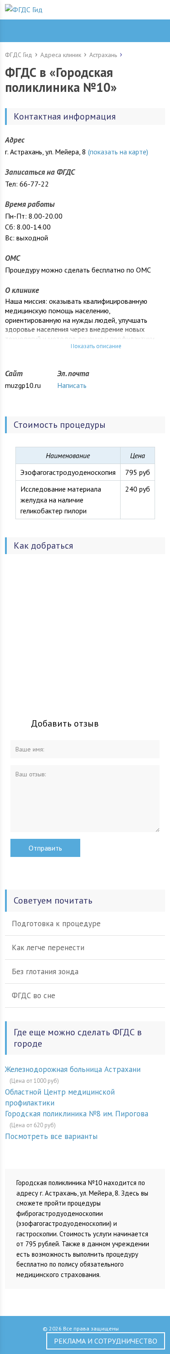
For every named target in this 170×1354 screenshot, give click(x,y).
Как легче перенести (48, 947)
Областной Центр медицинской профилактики (60, 1097)
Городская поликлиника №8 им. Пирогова (76, 1114)
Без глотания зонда (45, 971)
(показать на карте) (118, 151)
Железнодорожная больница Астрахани (73, 1069)
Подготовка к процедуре (56, 923)
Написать (72, 385)
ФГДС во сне (33, 995)
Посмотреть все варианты (51, 1136)
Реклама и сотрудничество (105, 1340)
